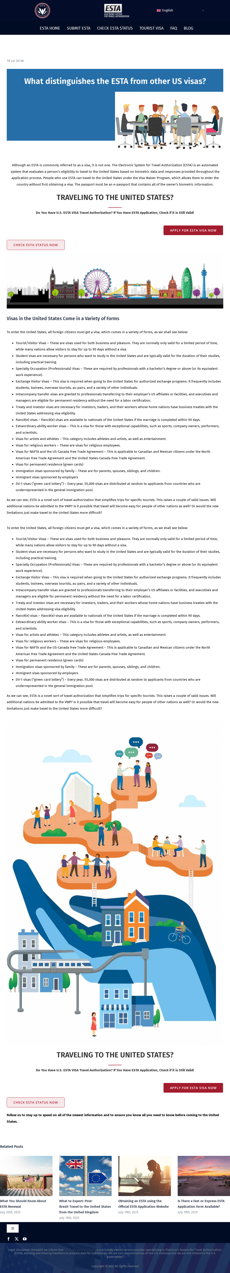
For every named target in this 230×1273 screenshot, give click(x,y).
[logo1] (116, 5)
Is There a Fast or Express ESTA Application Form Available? (197, 1176)
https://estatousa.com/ (80, 1249)
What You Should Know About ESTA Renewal (20, 1176)
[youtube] (25, 1239)
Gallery (33, 1176)
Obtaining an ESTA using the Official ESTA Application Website (138, 1176)
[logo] (42, 4)
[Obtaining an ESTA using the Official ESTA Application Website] (144, 1176)
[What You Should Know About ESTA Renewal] (26, 1176)
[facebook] (8, 1239)
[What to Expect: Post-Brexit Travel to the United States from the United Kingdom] (85, 1176)
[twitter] (16, 1239)
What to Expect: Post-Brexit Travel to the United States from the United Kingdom (79, 1176)
